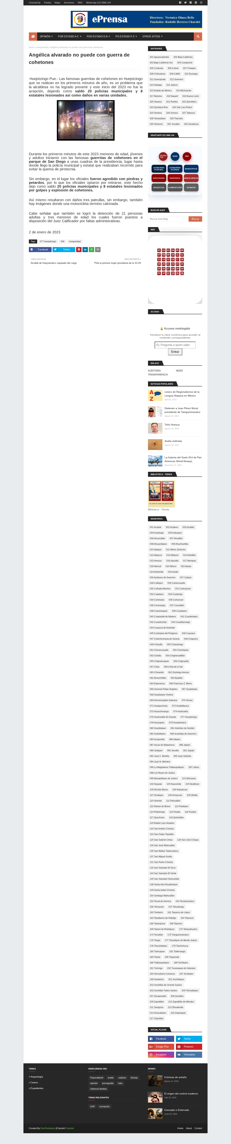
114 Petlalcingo (157, 812)
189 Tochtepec (181, 962)
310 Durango (191, 74)
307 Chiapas (189, 68)
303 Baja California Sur (161, 62)
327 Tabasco (188, 113)
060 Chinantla (157, 672)
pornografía (108, 1083)
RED (80, 2)
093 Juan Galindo (182, 756)
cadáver (122, 1077)
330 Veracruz (156, 124)
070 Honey (187, 700)
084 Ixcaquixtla (157, 739)
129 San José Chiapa (188, 840)
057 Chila (154, 667)
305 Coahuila (156, 68)
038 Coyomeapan (158, 611)
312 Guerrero (176, 79)
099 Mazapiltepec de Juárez (164, 778)
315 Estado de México (161, 90)
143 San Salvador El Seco (163, 868)
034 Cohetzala (157, 600)
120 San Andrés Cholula (162, 828)
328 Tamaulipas (157, 118)
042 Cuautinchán (158, 622)
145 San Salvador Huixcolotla (164, 879)
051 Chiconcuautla (159, 650)
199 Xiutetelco (157, 979)
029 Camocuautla (176, 583)
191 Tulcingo (156, 968)
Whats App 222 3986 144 (98, 2)
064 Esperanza (157, 683)
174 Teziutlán (156, 934)
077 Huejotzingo (48, 241)
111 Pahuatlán (173, 801)
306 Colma (173, 68)
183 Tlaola (155, 957)
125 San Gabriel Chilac (161, 840)
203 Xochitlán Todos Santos (163, 990)
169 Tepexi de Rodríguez (162, 929)
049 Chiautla (156, 644)
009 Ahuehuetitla (179, 544)
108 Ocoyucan (175, 795)
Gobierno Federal (158, 169)
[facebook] (180, 2)
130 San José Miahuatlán (162, 845)
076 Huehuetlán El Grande (163, 717)
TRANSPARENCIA (158, 374)
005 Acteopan (175, 533)
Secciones (69, 2)
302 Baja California (183, 57)
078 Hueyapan (157, 722)
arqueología (36, 1076)
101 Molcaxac (189, 778)
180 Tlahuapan (157, 951)
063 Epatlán (177, 678)
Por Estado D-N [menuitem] (97, 36)
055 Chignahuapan (159, 661)
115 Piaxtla (174, 812)
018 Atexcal (155, 566)
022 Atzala (186, 566)
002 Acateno (172, 527)
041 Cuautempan (189, 616)
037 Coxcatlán (177, 605)
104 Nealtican (192, 784)
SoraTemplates (47, 1128)
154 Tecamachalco (185, 901)
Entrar (175, 351)
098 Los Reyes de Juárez (162, 773)
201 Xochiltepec (176, 979)
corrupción (104, 1106)
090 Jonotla (173, 750)
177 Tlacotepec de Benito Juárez (181, 940)
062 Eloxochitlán (158, 678)
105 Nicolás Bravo (159, 789)
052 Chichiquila (180, 650)
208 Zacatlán (177, 996)
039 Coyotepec (179, 611)
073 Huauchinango (159, 711)
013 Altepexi (172, 555)
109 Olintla (192, 795)
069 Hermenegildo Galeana (163, 700)
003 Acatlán (188, 527)
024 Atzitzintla (156, 572)
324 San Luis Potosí (182, 107)
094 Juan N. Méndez (160, 761)
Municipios (191, 169)
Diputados (159, 178)
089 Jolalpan (156, 750)
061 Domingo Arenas (178, 672)
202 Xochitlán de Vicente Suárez (166, 985)
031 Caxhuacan (183, 588)
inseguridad (42, 47)
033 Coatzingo (175, 594)
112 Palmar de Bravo (160, 806)
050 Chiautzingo (175, 644)
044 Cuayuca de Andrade (162, 627)
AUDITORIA (154, 370)
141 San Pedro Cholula (161, 862)
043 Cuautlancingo (180, 622)
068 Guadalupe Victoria (161, 694)
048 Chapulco (191, 639)
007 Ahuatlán (176, 538)
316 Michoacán (183, 90)
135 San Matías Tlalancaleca (164, 851)
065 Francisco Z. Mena (180, 683)
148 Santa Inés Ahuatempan (164, 884)
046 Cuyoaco (188, 633)
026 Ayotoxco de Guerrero (162, 577)
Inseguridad (191, 178)
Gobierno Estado (174, 169)
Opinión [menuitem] (45, 36)
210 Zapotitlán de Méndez (181, 1001)
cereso (34, 1082)
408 (62, 241)
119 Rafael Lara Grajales (162, 823)
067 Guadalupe (189, 689)
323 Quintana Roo (159, 107)
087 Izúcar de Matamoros (162, 745)
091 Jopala (188, 750)
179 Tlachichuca (180, 946)
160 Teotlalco (156, 912)
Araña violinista (173, 441)
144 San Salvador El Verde (163, 873)
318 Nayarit (172, 96)
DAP (92, 1106)
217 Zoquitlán (156, 1018)
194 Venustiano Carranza (162, 974)
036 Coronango (157, 605)
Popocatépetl (96, 1077)
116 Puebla (190, 812)
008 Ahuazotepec (158, 544)
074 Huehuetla (180, 711)
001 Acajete (155, 527)
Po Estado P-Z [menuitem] (125, 36)
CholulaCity (34, 2)
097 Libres (194, 767)
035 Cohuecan (176, 600)
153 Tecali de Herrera (160, 901)
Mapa (57, 2)
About (189, 1128)
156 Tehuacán (157, 907)
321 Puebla (172, 101)
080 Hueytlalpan (158, 728)
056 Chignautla (181, 661)
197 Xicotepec (186, 974)
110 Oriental (156, 801)
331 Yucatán (173, 124)
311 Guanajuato (157, 79)
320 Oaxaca (156, 101)
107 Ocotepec (157, 795)
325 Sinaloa (156, 113)
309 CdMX (175, 74)
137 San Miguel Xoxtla (161, 856)
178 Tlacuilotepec (158, 946)
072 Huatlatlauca (180, 706)
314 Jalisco (172, 85)
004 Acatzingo (157, 533)
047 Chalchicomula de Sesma (164, 639)
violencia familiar (98, 1089)
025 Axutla (173, 572)
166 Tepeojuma (157, 923)
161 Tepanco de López (178, 912)
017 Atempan (189, 560)
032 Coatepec (157, 594)
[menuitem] (33, 36)
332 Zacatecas (191, 124)
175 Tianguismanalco (178, 934)
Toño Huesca (172, 424)
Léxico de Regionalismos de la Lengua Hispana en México (182, 393)
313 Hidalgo (156, 85)
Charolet (69, 1128)
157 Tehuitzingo (176, 907)
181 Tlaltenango (177, 951)
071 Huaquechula (158, 706)
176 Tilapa (155, 940)
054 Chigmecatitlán (175, 655)
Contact (198, 1128)
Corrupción (175, 188)
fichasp (134, 1077)
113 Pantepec (181, 806)
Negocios (158, 188)
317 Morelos (156, 96)
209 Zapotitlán (157, 1001)
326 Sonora (172, 113)
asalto (111, 1077)
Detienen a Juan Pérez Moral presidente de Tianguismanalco (182, 410)
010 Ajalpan (156, 549)
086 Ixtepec (174, 739)
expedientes (36, 1088)
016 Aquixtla (172, 560)
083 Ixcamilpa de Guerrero (183, 734)
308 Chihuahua (157, 74)
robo (120, 1083)
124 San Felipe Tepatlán (162, 834)
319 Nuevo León (190, 96)
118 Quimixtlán (176, 817)
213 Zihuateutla (175, 1007)
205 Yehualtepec (190, 990)
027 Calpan (185, 577)
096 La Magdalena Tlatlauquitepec (167, 767)
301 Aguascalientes (159, 57)
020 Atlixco (171, 566)
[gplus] (161, 1047)
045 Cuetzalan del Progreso (163, 633)
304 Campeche (184, 62)
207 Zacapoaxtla (158, 996)
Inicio (31, 47)
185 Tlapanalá (172, 957)
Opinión (191, 188)
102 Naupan (156, 784)
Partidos (175, 178)
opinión (94, 1083)
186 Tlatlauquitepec (159, 962)
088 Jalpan (184, 745)
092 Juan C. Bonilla (159, 756)
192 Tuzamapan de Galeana (181, 968)
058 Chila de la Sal (173, 667)
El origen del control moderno (181, 1093)
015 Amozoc (156, 560)
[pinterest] (196, 2)
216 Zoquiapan (178, 1013)
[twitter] (185, 2)
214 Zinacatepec (158, 1013)
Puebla (47, 2)
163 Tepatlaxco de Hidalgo (163, 918)
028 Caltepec (156, 583)
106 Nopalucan (180, 789)
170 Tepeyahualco (188, 929)
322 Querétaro (189, 101)
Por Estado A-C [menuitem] (68, 36)
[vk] (189, 1055)
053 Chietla (155, 655)
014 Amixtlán (189, 555)
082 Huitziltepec (158, 734)
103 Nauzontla (174, 784)
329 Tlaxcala (176, 118)
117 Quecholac (157, 817)
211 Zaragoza (156, 1007)
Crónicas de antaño (175, 1077)
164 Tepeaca (187, 918)
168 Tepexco (176, 923)
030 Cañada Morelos (160, 588)
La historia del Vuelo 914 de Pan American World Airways (183, 459)
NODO (179, 370)
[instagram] (200, 2)
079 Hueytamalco (177, 722)
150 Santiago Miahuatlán (162, 895)
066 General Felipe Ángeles (163, 689)
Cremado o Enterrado (176, 1110)
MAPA (175, 156)
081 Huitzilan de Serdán (182, 728)
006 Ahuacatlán (157, 538)
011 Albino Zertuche (176, 549)
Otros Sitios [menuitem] (151, 36)
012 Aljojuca (156, 555)
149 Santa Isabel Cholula (162, 890)
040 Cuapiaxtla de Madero (163, 616)
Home (180, 1128)
